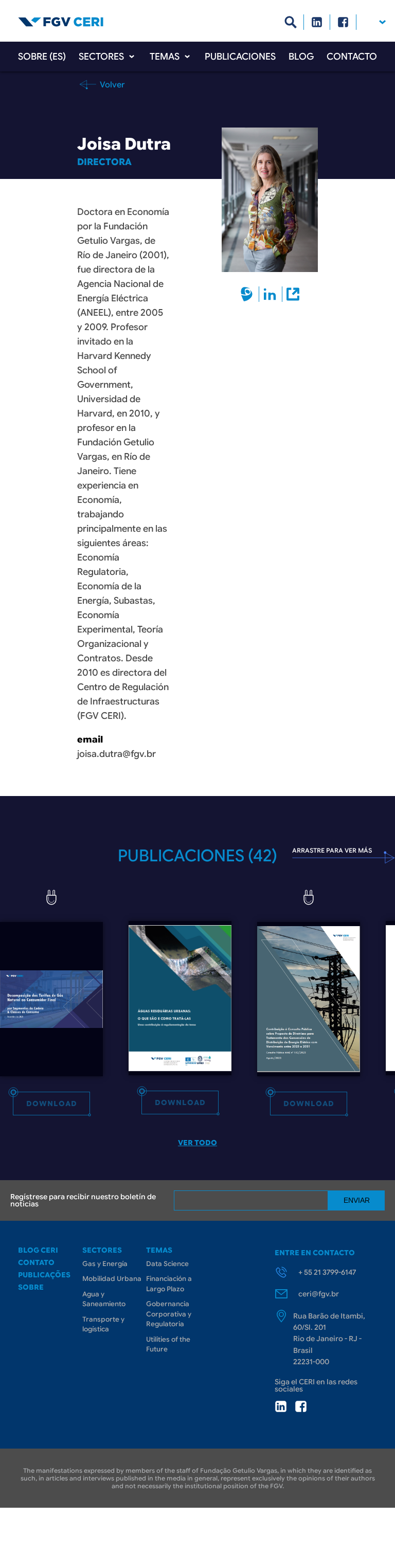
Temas (164, 56)
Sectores (101, 56)
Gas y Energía (105, 1263)
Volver (111, 84)
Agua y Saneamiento (103, 1299)
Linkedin (317, 22)
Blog (301, 56)
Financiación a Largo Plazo (169, 1283)
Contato (36, 1262)
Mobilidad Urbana (111, 1278)
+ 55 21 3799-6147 (327, 1272)
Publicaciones (240, 56)
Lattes (246, 294)
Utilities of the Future (168, 1344)
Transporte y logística (103, 1324)
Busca (291, 22)
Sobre (31, 1287)
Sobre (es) (42, 56)
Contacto (352, 56)
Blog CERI (38, 1250)
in (281, 1406)
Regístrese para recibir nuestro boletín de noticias (83, 1200)
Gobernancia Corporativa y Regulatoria (168, 1313)
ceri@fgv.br (318, 1293)
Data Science (167, 1263)
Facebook (343, 22)
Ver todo (197, 1142)
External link (292, 294)
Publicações (44, 1274)
